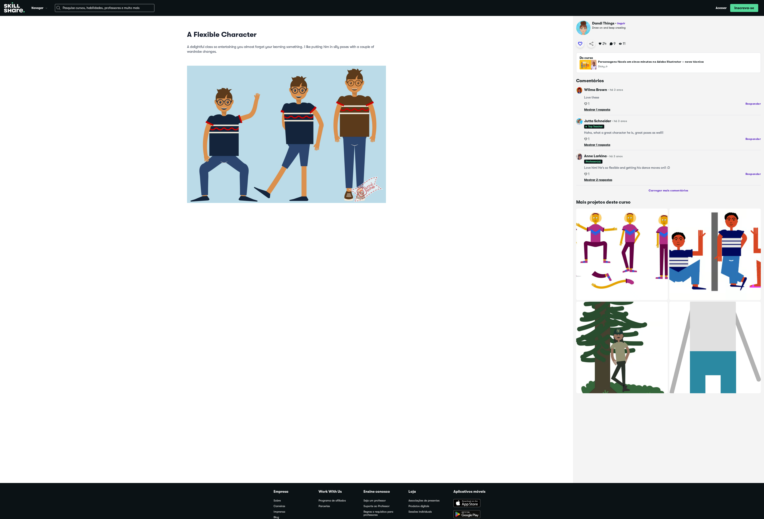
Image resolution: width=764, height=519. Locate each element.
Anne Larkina (595, 156)
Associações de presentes (423, 500)
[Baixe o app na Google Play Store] (471, 514)
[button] (46, 8)
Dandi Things (603, 23)
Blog (276, 517)
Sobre (277, 500)
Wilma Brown (595, 90)
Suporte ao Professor (376, 506)
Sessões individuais (420, 511)
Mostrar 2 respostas (598, 180)
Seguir (621, 23)
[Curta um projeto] (580, 44)
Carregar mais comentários (668, 190)
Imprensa (279, 511)
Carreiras (279, 506)
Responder (753, 103)
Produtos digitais (418, 506)
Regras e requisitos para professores (378, 513)
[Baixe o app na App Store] (471, 503)
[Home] (14, 8)
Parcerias (324, 506)
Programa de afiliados (332, 500)
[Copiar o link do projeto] (591, 44)
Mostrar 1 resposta (597, 109)
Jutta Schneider (597, 121)
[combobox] (104, 8)
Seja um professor (374, 500)
